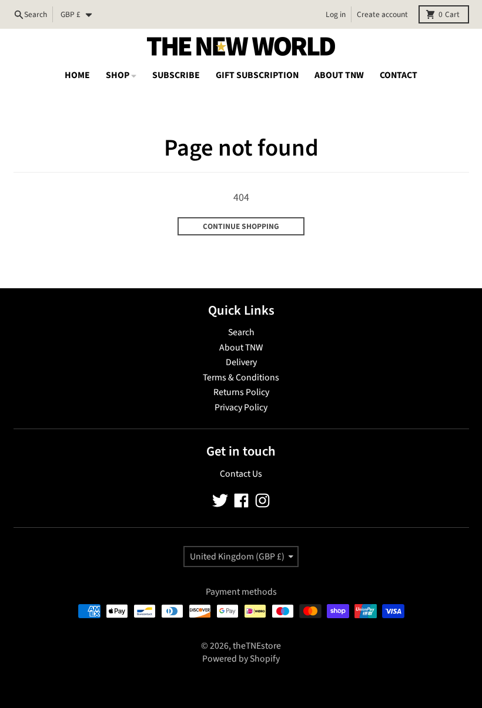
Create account (382, 14)
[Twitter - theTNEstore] (220, 500)
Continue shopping (241, 226)
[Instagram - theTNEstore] (262, 500)
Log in (336, 14)
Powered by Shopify (241, 658)
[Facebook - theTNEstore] (241, 500)
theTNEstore (257, 645)
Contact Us (241, 473)
